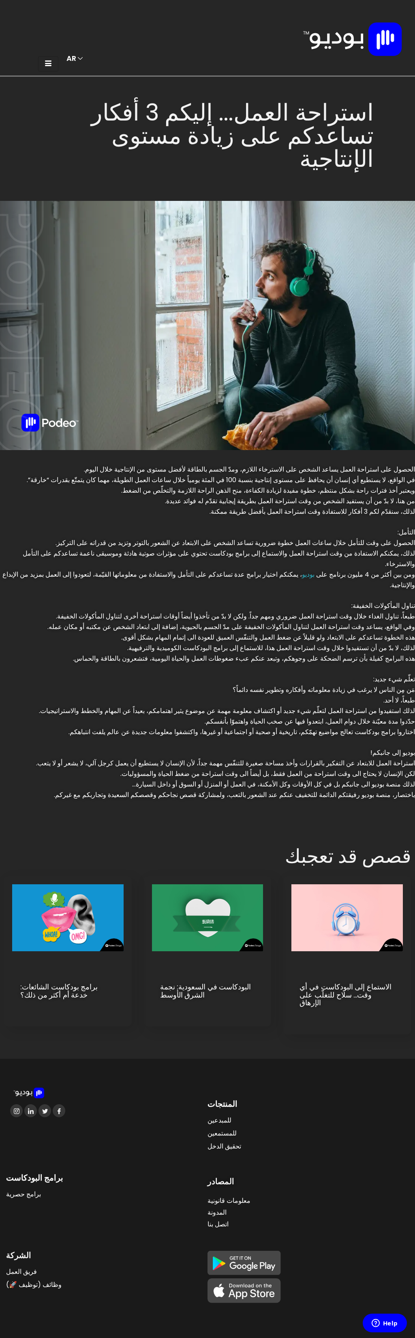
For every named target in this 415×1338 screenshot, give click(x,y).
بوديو (308, 574)
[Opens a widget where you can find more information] (384, 1324)
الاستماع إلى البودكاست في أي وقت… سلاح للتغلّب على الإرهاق (345, 995)
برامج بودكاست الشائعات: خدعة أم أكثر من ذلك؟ (59, 991)
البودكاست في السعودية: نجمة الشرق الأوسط (205, 991)
